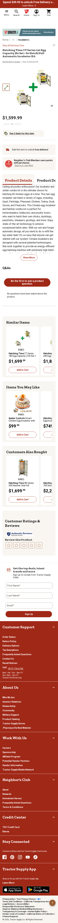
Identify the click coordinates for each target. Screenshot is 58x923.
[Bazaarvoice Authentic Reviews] (19, 534)
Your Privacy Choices (26, 899)
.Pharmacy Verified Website (16, 728)
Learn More (27, 5)
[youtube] (28, 857)
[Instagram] (20, 857)
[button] (35, 5)
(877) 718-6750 (15, 668)
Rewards (6, 794)
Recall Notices (9, 663)
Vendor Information (12, 765)
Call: (5, 667)
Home (5, 40)
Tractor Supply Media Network (18, 769)
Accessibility (22, 904)
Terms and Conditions (12, 901)
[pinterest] (12, 857)
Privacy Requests (10, 916)
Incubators (23, 40)
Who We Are (8, 697)
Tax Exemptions (10, 650)
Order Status (9, 637)
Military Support (10, 715)
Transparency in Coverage (14, 911)
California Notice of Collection (40, 914)
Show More (29, 257)
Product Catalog (11, 719)
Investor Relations (11, 702)
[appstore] (12, 889)
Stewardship (8, 706)
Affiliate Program (11, 756)
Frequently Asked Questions (16, 654)
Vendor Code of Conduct (13, 914)
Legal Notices (8, 904)
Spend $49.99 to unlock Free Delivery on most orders (29, 2)
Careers (6, 748)
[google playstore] (38, 889)
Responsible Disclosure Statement (18, 906)
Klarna (5, 831)
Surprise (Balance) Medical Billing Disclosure (22, 909)
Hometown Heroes (12, 798)
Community (8, 710)
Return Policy (9, 641)
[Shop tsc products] (29, 32)
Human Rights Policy (37, 911)
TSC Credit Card (10, 827)
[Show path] (13, 40)
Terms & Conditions (12, 807)
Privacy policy (8, 899)
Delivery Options (10, 645)
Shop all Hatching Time (13, 45)
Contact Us (8, 658)
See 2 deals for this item (21, 133)
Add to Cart (22, 370)
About (5, 789)
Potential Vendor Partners (16, 761)
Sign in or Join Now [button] (24, 165)
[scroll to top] (52, 903)
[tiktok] (35, 857)
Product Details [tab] (18, 180)
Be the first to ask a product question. (27, 282)
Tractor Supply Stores (13, 723)
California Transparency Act (36, 901)
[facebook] (4, 857)
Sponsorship (9, 752)
